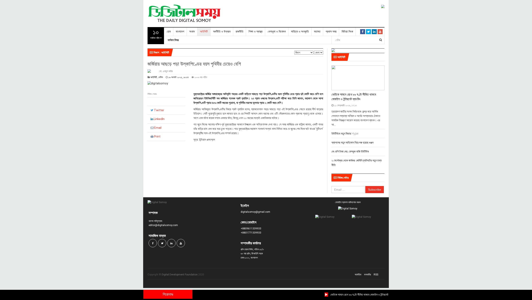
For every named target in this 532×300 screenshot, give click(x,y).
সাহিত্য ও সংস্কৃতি (300, 31)
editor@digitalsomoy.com (163, 225)
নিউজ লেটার (343, 177)
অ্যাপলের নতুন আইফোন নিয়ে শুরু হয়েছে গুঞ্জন (352, 142)
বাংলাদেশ (180, 31)
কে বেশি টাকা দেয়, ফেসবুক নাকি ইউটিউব (350, 151)
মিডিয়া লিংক (347, 31)
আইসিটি (204, 31)
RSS (376, 274)
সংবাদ (192, 31)
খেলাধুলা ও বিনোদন (277, 31)
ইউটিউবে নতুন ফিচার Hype (344, 133)
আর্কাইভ (358, 274)
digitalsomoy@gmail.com (255, 211)
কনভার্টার (367, 274)
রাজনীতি (239, 31)
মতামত (317, 31)
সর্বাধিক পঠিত (155, 33)
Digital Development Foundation (180, 274)
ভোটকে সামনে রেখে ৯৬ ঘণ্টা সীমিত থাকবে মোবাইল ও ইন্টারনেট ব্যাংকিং (358, 294)
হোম (169, 31)
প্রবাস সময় (331, 31)
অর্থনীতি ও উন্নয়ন (221, 31)
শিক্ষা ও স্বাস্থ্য (255, 31)
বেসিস (161, 77)
